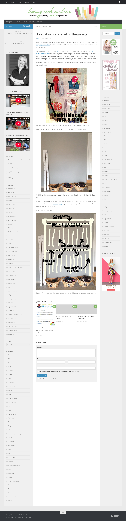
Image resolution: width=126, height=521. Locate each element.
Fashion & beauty (12, 236)
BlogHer (10, 200)
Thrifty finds (11, 326)
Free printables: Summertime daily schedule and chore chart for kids (45, 330)
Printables (39, 22)
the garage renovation (43, 45)
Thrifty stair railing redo (14, 168)
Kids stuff (10, 283)
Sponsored (11, 322)
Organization (46, 26)
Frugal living (11, 251)
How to (10, 271)
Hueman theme (27, 517)
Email (69, 359)
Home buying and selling (14, 267)
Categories (9, 22)
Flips (9, 240)
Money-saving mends (14, 299)
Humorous (11, 275)
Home (6, 2)
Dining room (11, 220)
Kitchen (10, 287)
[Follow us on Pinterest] (29, 26)
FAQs (33, 2)
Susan (39, 39)
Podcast (31, 22)
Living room (11, 295)
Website (39, 365)
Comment (40, 347)
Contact (19, 2)
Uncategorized (12, 330)
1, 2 (52, 51)
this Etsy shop (57, 204)
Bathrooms (11, 192)
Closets (10, 208)
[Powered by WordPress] (12, 517)
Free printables (12, 247)
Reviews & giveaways (13, 314)
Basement (11, 188)
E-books (24, 22)
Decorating (11, 216)
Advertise (26, 2)
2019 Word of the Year (14, 164)
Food (9, 244)
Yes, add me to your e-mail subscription (50, 379)
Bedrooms (11, 196)
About (12, 2)
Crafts (9, 212)
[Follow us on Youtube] (27, 26)
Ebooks (10, 224)
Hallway (10, 263)
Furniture (10, 255)
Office (9, 303)
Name (39, 359)
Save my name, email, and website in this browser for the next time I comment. (59, 371)
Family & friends (12, 232)
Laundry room (11, 291)
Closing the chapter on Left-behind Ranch (19, 160)
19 (75, 306)
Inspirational (11, 279)
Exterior (10, 228)
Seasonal (10, 318)
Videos (18, 22)
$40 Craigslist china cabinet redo (16, 178)
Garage (38, 26)
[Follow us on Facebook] (24, 26)
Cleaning (10, 204)
